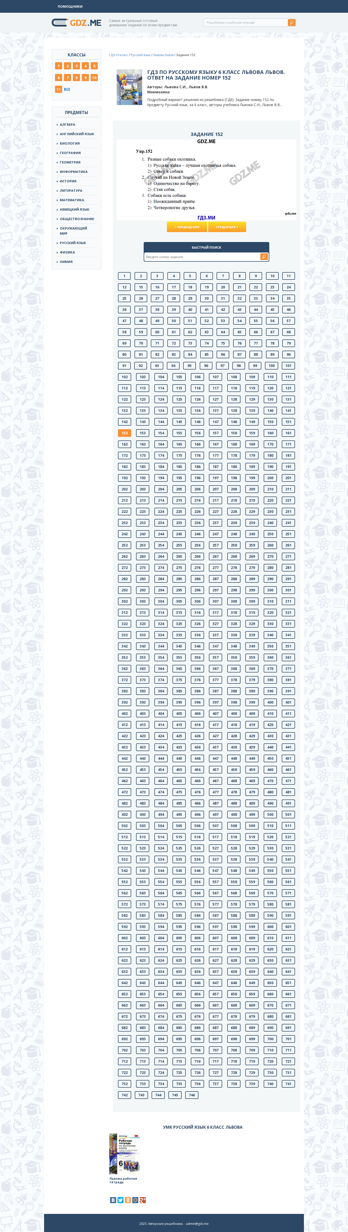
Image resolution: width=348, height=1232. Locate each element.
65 (239, 331)
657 (215, 994)
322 (125, 623)
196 (197, 477)
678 (234, 1016)
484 (161, 803)
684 (161, 1027)
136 (197, 410)
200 (270, 477)
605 (179, 937)
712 (125, 1061)
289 (252, 578)
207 (215, 489)
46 (289, 309)
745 (175, 1095)
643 (143, 982)
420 (270, 724)
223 (143, 511)
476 (197, 792)
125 (179, 399)
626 (197, 960)
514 (161, 836)
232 (125, 522)
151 (288, 421)
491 (288, 803)
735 (179, 1083)
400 (270, 702)
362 (125, 668)
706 (197, 1050)
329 (252, 623)
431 (288, 735)
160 (270, 432)
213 (143, 500)
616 (197, 949)
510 (270, 825)
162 (125, 444)
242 (125, 533)
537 (215, 859)
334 (161, 634)
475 (179, 792)
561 (288, 881)
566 (197, 893)
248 (234, 533)
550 (270, 870)
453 (143, 769)
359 (252, 657)
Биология (70, 143)
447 (215, 758)
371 (288, 668)
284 (161, 578)
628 (234, 960)
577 (215, 904)
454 (161, 769)
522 (125, 848)
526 (197, 848)
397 (215, 702)
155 (179, 432)
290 (270, 578)
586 (197, 915)
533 (143, 859)
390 (270, 691)
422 (125, 735)
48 (141, 320)
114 (161, 388)
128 (234, 399)
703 (143, 1050)
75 (223, 343)
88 (256, 354)
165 (179, 444)
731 (288, 1072)
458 (234, 769)
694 (161, 1038)
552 (125, 881)
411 (288, 713)
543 (143, 870)
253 (143, 545)
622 (125, 960)
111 (288, 376)
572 (125, 904)
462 (125, 780)
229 (252, 511)
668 (234, 1005)
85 (207, 354)
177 (215, 455)
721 (288, 1061)
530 (270, 848)
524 (161, 848)
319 (252, 612)
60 (157, 331)
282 (125, 578)
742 (125, 1095)
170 (270, 444)
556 (197, 881)
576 (197, 904)
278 (234, 567)
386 (197, 691)
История (68, 181)
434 (161, 747)
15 (141, 287)
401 (288, 702)
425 (179, 735)
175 (179, 455)
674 (161, 1016)
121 (288, 388)
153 (143, 432)
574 (161, 904)
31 (223, 298)
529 (252, 848)
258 (234, 545)
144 (161, 421)
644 (161, 982)
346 (197, 646)
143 (143, 421)
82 (157, 354)
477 (215, 792)
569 (252, 893)
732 (125, 1083)
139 (252, 410)
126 (197, 399)
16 (157, 287)
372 (125, 679)
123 (143, 399)
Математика (72, 200)
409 (252, 713)
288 (234, 578)
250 (270, 533)
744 (158, 1095)
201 (288, 477)
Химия (66, 261)
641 (288, 971)
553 (143, 881)
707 (215, 1050)
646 (197, 982)
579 (252, 904)
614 (161, 949)
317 (215, 612)
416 (197, 724)
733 (143, 1083)
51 (190, 320)
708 (234, 1050)
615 (179, 949)
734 (161, 1083)
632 (125, 971)
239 (252, 522)
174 (161, 455)
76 (239, 343)
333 (143, 634)
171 (288, 444)
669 (252, 1005)
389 (252, 691)
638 (234, 971)
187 (215, 466)
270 (270, 556)
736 (197, 1083)
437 (215, 747)
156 (197, 432)
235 (179, 522)
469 (252, 780)
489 (252, 803)
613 (143, 949)
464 (161, 780)
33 (256, 298)
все (67, 89)
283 (143, 578)
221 (288, 500)
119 (252, 388)
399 (252, 702)
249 (252, 533)
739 (252, 1083)
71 (157, 343)
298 (234, 590)
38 (157, 309)
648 (234, 982)
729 (252, 1072)
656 (197, 994)
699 (252, 1038)
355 (179, 657)
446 (197, 758)
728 (234, 1072)
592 (125, 926)
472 (125, 792)
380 (270, 679)
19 (207, 287)
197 (215, 477)
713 (143, 1061)
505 (179, 825)
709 (252, 1050)
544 (161, 870)
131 (288, 399)
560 (270, 881)
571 (288, 893)
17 (174, 287)
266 (197, 556)
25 (124, 298)
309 (252, 601)
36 (124, 309)
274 (161, 567)
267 (215, 556)
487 (215, 803)
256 (197, 545)
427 (215, 735)
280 (270, 567)
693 (143, 1038)
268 (234, 556)
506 (197, 825)
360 (270, 657)
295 (179, 590)
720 (270, 1061)
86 (223, 354)
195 (179, 477)
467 (215, 780)
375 (179, 679)
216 (197, 500)
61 (174, 331)
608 (234, 937)
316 (197, 612)
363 (143, 668)
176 (197, 455)
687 (215, 1027)
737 (215, 1083)
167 (215, 444)
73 (190, 343)
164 (161, 444)
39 (174, 309)
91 (124, 365)
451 (288, 758)
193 (143, 477)
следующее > (227, 227)
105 (179, 376)
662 (125, 1005)
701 (288, 1038)
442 (125, 758)
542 (125, 870)
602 (125, 937)
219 (252, 500)
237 (215, 522)
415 (179, 724)
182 (125, 466)
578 (234, 904)
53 (223, 320)
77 (256, 343)
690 (270, 1027)
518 (234, 836)
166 (197, 444)
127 (215, 399)
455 (179, 769)
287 (215, 578)
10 (94, 77)
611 (288, 937)
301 (288, 590)
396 (197, 702)
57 (289, 320)
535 (179, 859)
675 (179, 1016)
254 (161, 545)
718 (234, 1061)
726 (197, 1072)
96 (206, 365)
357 (215, 657)
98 (239, 365)
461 (288, 769)
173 (143, 455)
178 (234, 455)
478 (234, 792)
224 (161, 511)
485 (179, 803)
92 (141, 365)
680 (270, 1016)
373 (143, 679)
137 (215, 410)
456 (197, 769)
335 (179, 634)
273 (143, 567)
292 (125, 590)
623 (143, 960)
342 (125, 646)
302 (125, 601)
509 (252, 825)
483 (143, 803)
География (70, 152)
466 (197, 780)
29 (190, 298)
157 (215, 432)
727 (215, 1072)
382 (125, 691)
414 (161, 724)
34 (272, 298)
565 (179, 893)
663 (143, 1005)
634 (161, 971)
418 (234, 724)
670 (270, 1005)
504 (161, 825)
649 (252, 982)
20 (223, 287)
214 (161, 500)
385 (179, 691)
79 (289, 343)
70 (141, 343)
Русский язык (73, 242)
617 (215, 949)
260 (270, 545)
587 (215, 915)
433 (143, 747)
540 (270, 859)
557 (215, 881)
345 (179, 646)
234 (161, 522)
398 (234, 702)
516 (197, 836)
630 (270, 960)
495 (179, 814)
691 (288, 1027)
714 (161, 1061)
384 (161, 691)
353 (143, 657)
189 (252, 466)
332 (125, 634)
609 (252, 937)
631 (288, 960)
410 (270, 713)
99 (255, 365)
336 (197, 634)
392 (125, 702)
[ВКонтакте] (113, 1200)
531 (288, 848)
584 (161, 915)
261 (288, 545)
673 (143, 1016)
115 (179, 388)
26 (141, 298)
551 (288, 870)
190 (270, 466)
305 (179, 601)
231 (288, 511)
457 (215, 769)
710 (270, 1050)
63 (207, 331)
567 (215, 893)
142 (125, 421)
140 (270, 410)
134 (161, 410)
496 (197, 814)
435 (179, 747)
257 (215, 545)
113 (143, 388)
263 (143, 556)
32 (239, 298)
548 (234, 870)
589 (252, 915)
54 (239, 320)
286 (197, 578)
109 (252, 376)
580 (270, 904)
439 (252, 747)
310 (270, 601)
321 (288, 612)
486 (197, 803)
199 (252, 477)
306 (197, 601)
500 (270, 814)
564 (161, 893)
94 (173, 365)
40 (190, 309)
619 (252, 949)
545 (179, 870)
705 (179, 1050)
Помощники (70, 6)
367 (215, 668)
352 (125, 657)
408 (234, 713)
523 (143, 848)
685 (179, 1027)
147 (215, 421)
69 (124, 343)
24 (289, 287)
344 (161, 646)
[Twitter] (120, 1200)
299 (252, 590)
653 (143, 994)
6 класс (122, 55)
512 (125, 836)
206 (197, 489)
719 (252, 1061)
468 (234, 780)
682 (125, 1027)
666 (197, 1005)
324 (161, 623)
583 (143, 915)
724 (161, 1072)
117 (215, 388)
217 (215, 500)
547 (215, 870)
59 (141, 331)
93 (157, 365)
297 (215, 590)
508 (234, 825)
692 (125, 1038)
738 (234, 1083)
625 (179, 960)
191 (288, 466)
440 (270, 747)
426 (197, 735)
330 (270, 623)
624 (161, 960)
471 (288, 780)
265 (179, 556)
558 (234, 881)
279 (252, 567)
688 (234, 1027)
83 (174, 354)
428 (234, 735)
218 (234, 500)
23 (272, 287)
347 (215, 646)
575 (179, 904)
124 (161, 399)
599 (252, 926)
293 (143, 590)
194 (161, 477)
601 (288, 926)
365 (179, 668)
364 (161, 668)
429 (252, 735)
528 (234, 848)
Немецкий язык (74, 209)
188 (234, 466)
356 (197, 657)
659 (252, 994)
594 (161, 926)
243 (143, 533)
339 (252, 634)
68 (289, 331)
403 (143, 713)
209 (252, 489)
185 (179, 466)
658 (234, 994)
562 (125, 893)
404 (161, 713)
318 (234, 612)
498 (234, 814)
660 (270, 994)
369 (252, 668)
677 (215, 1016)
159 (252, 432)
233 (143, 522)
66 (256, 331)
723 (143, 1072)
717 (215, 1061)
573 (143, 904)
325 (179, 623)
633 (143, 971)
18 (190, 287)
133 (143, 410)
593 (143, 926)
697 (215, 1038)
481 (288, 792)
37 (141, 309)
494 (161, 814)
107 (215, 376)
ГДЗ (112, 55)
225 (179, 511)
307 (215, 601)
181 (288, 455)
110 (270, 376)
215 (179, 500)
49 (157, 320)
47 (124, 320)
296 (197, 590)
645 (179, 982)
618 (234, 949)
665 (179, 1005)
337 (215, 634)
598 (234, 926)
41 (207, 309)
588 (234, 915)
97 (222, 365)
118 (234, 388)
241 (288, 522)
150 (270, 421)
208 (234, 489)
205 (179, 489)
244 (161, 533)
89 (272, 354)
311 (288, 601)
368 (234, 668)
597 (215, 926)
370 (270, 668)
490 (270, 803)
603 (143, 937)
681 (288, 1016)
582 (125, 915)
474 (161, 792)
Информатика (74, 171)
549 (252, 870)
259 (252, 545)
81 (141, 354)
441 (288, 747)
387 (215, 691)
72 (174, 343)
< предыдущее (187, 227)
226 (197, 511)
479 (252, 792)
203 (143, 489)
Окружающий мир (73, 231)
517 (215, 836)
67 (272, 331)
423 (143, 735)
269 (252, 556)
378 (234, 679)
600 (270, 926)
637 (215, 971)
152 (125, 432)
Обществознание (77, 219)
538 (234, 859)
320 (270, 612)
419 (252, 724)
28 (174, 298)
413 (143, 724)
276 (197, 567)
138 (234, 410)
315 (179, 612)
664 (161, 1005)
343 (143, 646)
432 (125, 747)
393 (143, 702)
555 (179, 881)
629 (252, 960)
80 (124, 354)
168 (234, 444)
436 (197, 747)
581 (288, 904)
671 (288, 1005)
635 (179, 971)
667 (215, 1005)
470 (270, 780)
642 (125, 982)
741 (288, 1083)
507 (215, 825)
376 (197, 679)
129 (252, 399)
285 (179, 578)
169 (252, 444)
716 (197, 1061)
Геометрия (70, 162)
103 (143, 376)
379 (252, 679)
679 (252, 1016)
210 (270, 489)
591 (288, 915)
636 (197, 971)
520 (270, 836)
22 (256, 287)
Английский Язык (77, 134)
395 (179, 702)
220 (270, 500)
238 (234, 522)
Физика (67, 252)
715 (179, 1061)
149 (252, 421)
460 (270, 769)
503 (143, 825)
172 (125, 455)
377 (215, 679)
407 (215, 713)
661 (288, 994)
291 (288, 578)
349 (252, 646)
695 (179, 1038)
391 (288, 691)
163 (143, 444)
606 (197, 937)
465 (179, 780)
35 (289, 298)
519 (252, 836)
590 (270, 915)
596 (197, 926)
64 (223, 331)
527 (215, 848)
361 (288, 657)
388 (234, 691)
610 (270, 937)
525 (179, 848)
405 (179, 713)
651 (288, 982)
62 (190, 331)
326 (197, 623)
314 (161, 612)
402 (125, 713)
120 (270, 388)
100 (272, 365)
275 (179, 567)
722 (125, 1072)
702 (125, 1050)
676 (197, 1016)
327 (215, 623)
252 (125, 545)
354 (161, 657)
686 (197, 1027)
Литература (71, 190)
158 (234, 432)
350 (270, 646)
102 (125, 376)
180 (270, 455)
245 (179, 533)
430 (270, 735)
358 (234, 657)
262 (125, 556)
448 (234, 758)
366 (197, 668)
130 (270, 399)
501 (288, 814)
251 (288, 533)
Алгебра (67, 124)
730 (270, 1072)
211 (288, 489)
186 (197, 466)
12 (124, 287)
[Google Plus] (143, 1200)
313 (143, 612)
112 (125, 388)
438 (234, 747)
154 (161, 432)
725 (179, 1072)
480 (270, 792)
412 (125, 724)
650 (270, 982)
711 (288, 1050)
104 (161, 376)
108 (234, 376)
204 (161, 489)
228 (234, 511)
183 (143, 466)
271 (288, 556)
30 (207, 298)
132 (125, 410)
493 (143, 814)
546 (197, 870)
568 (234, 893)
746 (192, 1095)
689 (252, 1027)
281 (288, 567)
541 (288, 859)
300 (270, 590)
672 (125, 1016)
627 (215, 960)
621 (288, 949)
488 (234, 803)
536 (197, 859)
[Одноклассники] (128, 1200)
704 (161, 1050)
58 (124, 331)
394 (161, 702)
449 (252, 758)
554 (161, 881)
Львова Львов (163, 55)
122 (125, 399)
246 (197, 533)
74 (207, 343)
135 (179, 410)
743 (141, 1095)
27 (157, 298)
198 (234, 477)
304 (161, 601)
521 (288, 836)
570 (270, 893)
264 (161, 556)
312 (125, 612)
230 (270, 511)
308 (234, 601)
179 (252, 455)
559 (252, 881)
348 (234, 646)
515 (179, 836)
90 (289, 354)
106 (197, 376)
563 (143, 893)
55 (256, 320)
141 (288, 410)
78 (272, 343)
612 (125, 949)
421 (288, 724)
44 (256, 309)
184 (161, 466)
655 (179, 994)
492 (125, 814)
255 (179, 545)
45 (272, 309)
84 (190, 354)
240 (270, 522)
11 (58, 89)
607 (215, 937)
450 (270, 758)
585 (179, 915)
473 (143, 792)
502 (125, 825)
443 (143, 758)
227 (215, 511)
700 (270, 1038)
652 (125, 994)
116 (197, 388)
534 (161, 859)
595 (179, 926)
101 (288, 365)
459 (252, 769)
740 (270, 1083)
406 (197, 713)
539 (252, 859)
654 (161, 994)
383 (143, 691)
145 (179, 421)
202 (125, 489)
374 (161, 679)
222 (125, 511)
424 (161, 735)
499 (252, 814)
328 (234, 623)
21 (239, 287)
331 (288, 623)
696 (197, 1038)
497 (215, 814)
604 (161, 937)
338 (234, 634)
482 (125, 803)
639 (252, 971)
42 (223, 309)
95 (190, 365)
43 (239, 309)
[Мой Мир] (135, 1200)
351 (288, 646)
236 (197, 522)
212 (125, 500)
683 (143, 1027)
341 (288, 634)
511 (288, 825)
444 (161, 758)
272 (125, 567)
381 (288, 679)
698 (234, 1038)
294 (161, 590)
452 (125, 769)
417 (215, 724)
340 (270, 634)
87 (239, 354)
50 (174, 320)
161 (288, 432)
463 (143, 780)
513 (143, 836)
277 (215, 567)
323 (143, 623)
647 (215, 982)
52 (207, 320)
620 (270, 949)
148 (234, 421)
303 (143, 601)
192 (125, 477)
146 (197, 421)
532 (125, 859)
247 (215, 533)
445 (179, 758)
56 (272, 320)
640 (270, 971)
